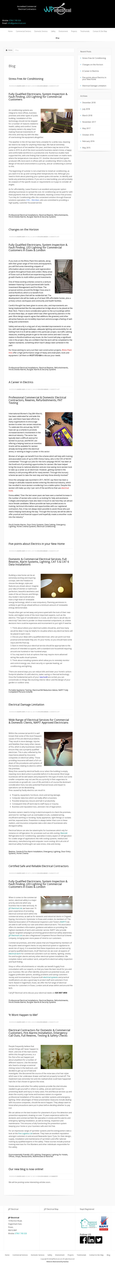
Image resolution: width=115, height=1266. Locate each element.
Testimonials (81, 1255)
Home (10, 50)
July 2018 (86, 109)
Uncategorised (42, 86)
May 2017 (86, 128)
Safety (50, 1255)
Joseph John (20, 86)
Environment (59, 1255)
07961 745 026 (15, 20)
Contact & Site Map (96, 1255)
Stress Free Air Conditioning (26, 79)
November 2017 (89, 122)
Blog (108, 1255)
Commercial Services (20, 1255)
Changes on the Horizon (24, 229)
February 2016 (88, 141)
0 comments (53, 1176)
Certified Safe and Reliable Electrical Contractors (39, 866)
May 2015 (86, 147)
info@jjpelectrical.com (17, 23)
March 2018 (87, 115)
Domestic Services (37, 1255)
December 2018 (88, 102)
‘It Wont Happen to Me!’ (23, 1015)
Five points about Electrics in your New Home (37, 544)
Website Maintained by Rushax (57, 1262)
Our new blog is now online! (26, 1169)
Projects (71, 1255)
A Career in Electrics (21, 382)
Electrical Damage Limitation (26, 704)
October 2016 (88, 135)
